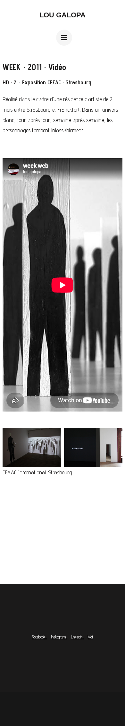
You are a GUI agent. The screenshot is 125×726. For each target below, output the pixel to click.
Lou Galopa (62, 15)
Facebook (39, 636)
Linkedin (77, 636)
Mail (90, 636)
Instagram (59, 636)
